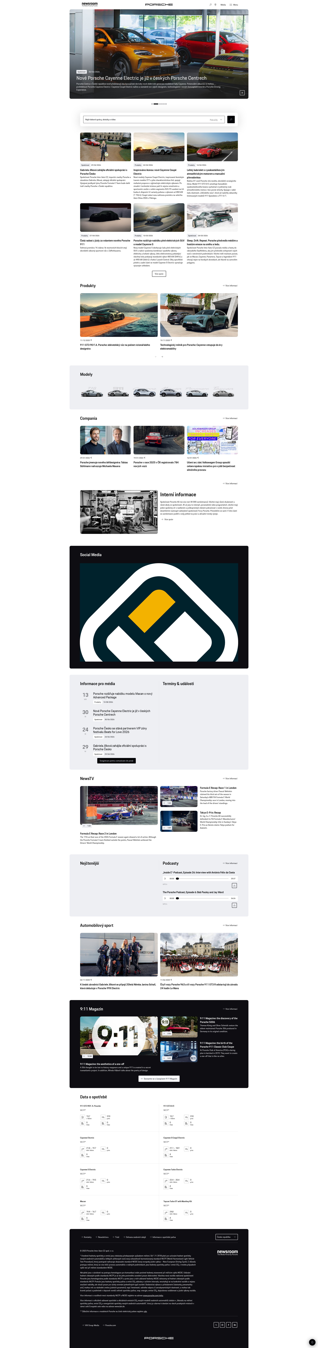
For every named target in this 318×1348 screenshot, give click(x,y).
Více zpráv (159, 273)
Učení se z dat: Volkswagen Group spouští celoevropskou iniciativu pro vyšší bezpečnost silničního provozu (211, 466)
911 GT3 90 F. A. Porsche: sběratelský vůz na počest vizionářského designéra (115, 347)
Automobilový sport (96, 925)
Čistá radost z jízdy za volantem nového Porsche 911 (105, 242)
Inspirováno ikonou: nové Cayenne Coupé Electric (155, 172)
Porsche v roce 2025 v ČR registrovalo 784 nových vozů (156, 464)
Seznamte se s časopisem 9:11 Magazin (160, 1078)
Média (223, 4)
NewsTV (87, 778)
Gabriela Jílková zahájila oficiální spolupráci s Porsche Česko (103, 172)
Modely (86, 374)
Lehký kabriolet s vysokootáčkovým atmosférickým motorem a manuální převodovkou (206, 173)
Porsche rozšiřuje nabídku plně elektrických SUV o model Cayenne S (159, 242)
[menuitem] (85, 1237)
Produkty (81, 18)
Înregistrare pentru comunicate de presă (116, 760)
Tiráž (117, 1237)
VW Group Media (92, 1325)
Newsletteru (103, 1237)
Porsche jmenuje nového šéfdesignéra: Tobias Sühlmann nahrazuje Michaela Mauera (104, 464)
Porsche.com (110, 1325)
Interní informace (178, 494)
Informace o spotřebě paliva (164, 1237)
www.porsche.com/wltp (153, 1295)
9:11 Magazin (91, 1008)
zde (145, 1311)
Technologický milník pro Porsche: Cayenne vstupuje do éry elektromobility (191, 347)
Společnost (85, 165)
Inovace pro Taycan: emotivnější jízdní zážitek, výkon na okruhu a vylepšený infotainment (140, 28)
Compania (88, 418)
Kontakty (87, 1237)
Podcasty (171, 863)
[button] (75, 54)
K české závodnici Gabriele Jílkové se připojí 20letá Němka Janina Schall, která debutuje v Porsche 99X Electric (118, 986)
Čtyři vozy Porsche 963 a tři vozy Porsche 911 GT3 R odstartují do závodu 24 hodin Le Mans (199, 986)
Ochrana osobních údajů (136, 1237)
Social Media (91, 554)
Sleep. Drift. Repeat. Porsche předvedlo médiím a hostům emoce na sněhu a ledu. (212, 242)
